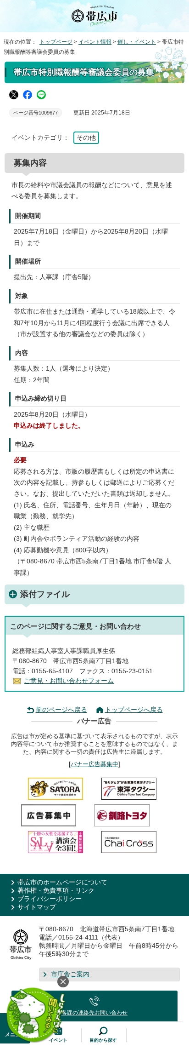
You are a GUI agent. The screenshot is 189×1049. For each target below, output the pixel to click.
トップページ (55, 42)
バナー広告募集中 (94, 764)
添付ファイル (45, 594)
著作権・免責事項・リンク (55, 890)
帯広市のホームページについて (62, 882)
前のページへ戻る (61, 709)
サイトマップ (36, 907)
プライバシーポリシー (49, 898)
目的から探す (103, 1040)
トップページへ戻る (134, 709)
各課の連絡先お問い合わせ (94, 1012)
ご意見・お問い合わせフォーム (69, 680)
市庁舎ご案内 (70, 974)
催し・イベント (136, 42)
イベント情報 (94, 42)
